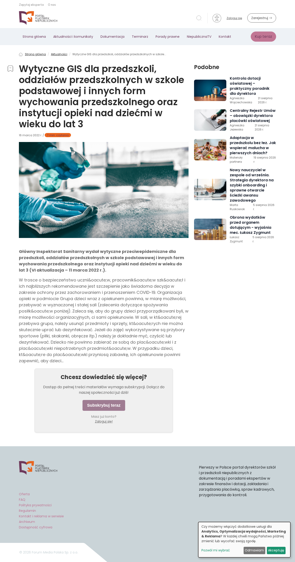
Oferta (24, 494)
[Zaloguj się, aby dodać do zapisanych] (10, 69)
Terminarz (140, 36)
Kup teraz (263, 36)
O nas (52, 4)
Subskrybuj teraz (104, 405)
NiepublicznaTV (199, 36)
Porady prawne (168, 36)
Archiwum (27, 521)
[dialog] (244, 539)
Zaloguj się (234, 18)
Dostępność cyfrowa (35, 527)
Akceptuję (276, 550)
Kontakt (225, 36)
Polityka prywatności (35, 505)
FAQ (22, 499)
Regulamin (27, 510)
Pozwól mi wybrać (215, 550)
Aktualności (59, 54)
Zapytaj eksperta (31, 4)
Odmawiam (254, 550)
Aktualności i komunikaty (73, 36)
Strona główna (34, 36)
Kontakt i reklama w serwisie (41, 516)
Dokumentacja (112, 36)
